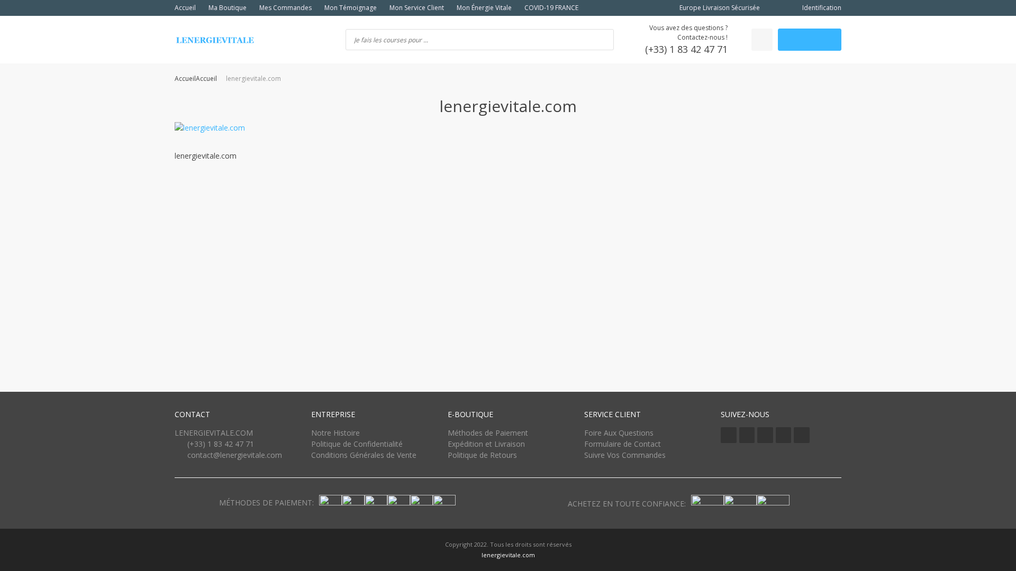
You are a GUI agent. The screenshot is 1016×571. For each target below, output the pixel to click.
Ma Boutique (227, 7)
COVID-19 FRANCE (551, 7)
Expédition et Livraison (486, 444)
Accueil (185, 7)
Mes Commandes (285, 7)
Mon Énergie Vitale (484, 7)
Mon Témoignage (350, 7)
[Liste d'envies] (762, 40)
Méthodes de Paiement (488, 433)
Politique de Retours (482, 455)
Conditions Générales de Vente (363, 455)
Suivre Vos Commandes (625, 455)
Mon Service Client (416, 7)
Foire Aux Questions (619, 433)
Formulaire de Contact (622, 444)
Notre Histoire (335, 433)
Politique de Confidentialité (357, 444)
